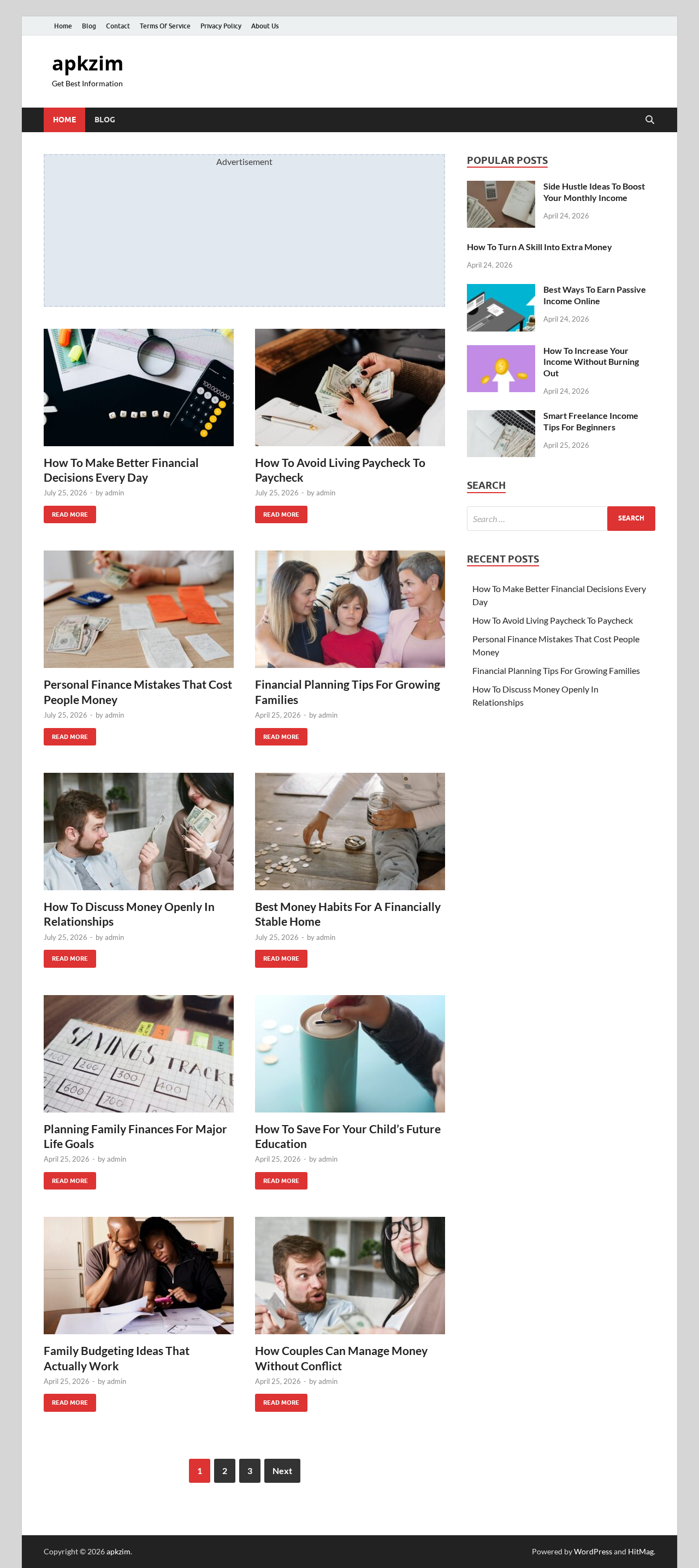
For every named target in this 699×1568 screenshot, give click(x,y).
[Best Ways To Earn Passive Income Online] (501, 290)
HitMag (641, 1551)
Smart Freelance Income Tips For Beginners (590, 421)
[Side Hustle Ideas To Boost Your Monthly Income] (501, 187)
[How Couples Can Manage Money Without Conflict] (350, 1275)
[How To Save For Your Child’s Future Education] (350, 1054)
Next (282, 1470)
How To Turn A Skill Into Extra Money (539, 246)
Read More (66, 512)
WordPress (593, 1551)
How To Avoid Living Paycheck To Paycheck (552, 620)
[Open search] (650, 120)
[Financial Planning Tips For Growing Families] (350, 609)
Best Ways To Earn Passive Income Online (594, 295)
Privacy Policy (220, 26)
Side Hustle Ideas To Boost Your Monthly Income (594, 192)
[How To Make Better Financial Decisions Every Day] (139, 387)
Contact (118, 26)
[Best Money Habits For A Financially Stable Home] (350, 831)
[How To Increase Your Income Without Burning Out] (501, 351)
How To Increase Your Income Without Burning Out (591, 361)
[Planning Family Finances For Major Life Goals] (139, 1054)
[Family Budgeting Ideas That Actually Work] (139, 1275)
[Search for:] (561, 518)
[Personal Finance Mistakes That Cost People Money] (139, 609)
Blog (89, 26)
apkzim (87, 63)
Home (63, 26)
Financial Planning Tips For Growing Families (556, 670)
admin (114, 492)
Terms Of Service (165, 26)
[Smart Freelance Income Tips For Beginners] (501, 416)
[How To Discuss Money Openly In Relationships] (139, 831)
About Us (265, 26)
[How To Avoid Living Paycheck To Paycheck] (350, 387)
